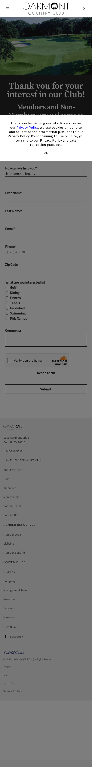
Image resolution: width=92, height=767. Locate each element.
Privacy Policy (27, 127)
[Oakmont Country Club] (46, 8)
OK (46, 152)
